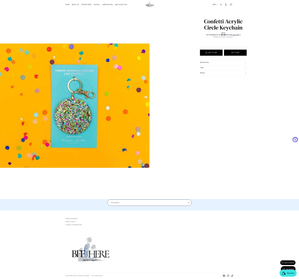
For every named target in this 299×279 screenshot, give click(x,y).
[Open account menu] (225, 4)
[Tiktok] (232, 275)
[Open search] (221, 4)
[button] (223, 35)
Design (202, 73)
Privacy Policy (70, 222)
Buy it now (235, 52)
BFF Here (73, 275)
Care (201, 67)
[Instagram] (228, 275)
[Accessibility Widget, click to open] (295, 139)
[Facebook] (224, 275)
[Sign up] (188, 203)
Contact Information (73, 225)
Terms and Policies (97, 275)
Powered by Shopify (83, 275)
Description (204, 62)
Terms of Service (71, 218)
